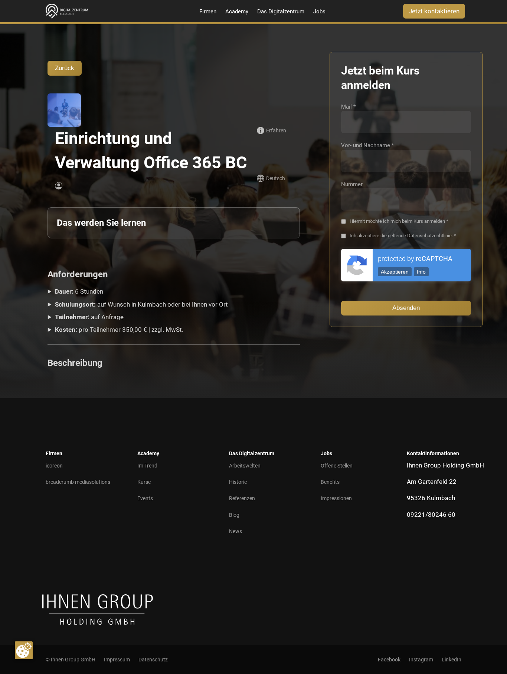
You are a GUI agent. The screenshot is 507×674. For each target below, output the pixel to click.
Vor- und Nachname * (367, 145)
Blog (234, 515)
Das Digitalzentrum (280, 11)
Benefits (330, 482)
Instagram (421, 660)
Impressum (117, 660)
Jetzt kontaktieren (434, 11)
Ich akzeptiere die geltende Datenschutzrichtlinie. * (403, 235)
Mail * (348, 106)
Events (145, 498)
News (235, 531)
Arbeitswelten (245, 466)
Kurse (144, 482)
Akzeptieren (395, 272)
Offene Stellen (337, 466)
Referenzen (242, 498)
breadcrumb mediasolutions (78, 482)
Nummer (352, 184)
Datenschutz (153, 660)
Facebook (389, 660)
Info (421, 272)
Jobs (319, 11)
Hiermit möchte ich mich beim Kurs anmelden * (399, 221)
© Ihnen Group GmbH (70, 660)
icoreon (54, 466)
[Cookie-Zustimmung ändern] (24, 650)
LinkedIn (451, 660)
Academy (236, 11)
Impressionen (336, 498)
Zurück (64, 68)
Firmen (207, 11)
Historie (238, 482)
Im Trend (147, 466)
